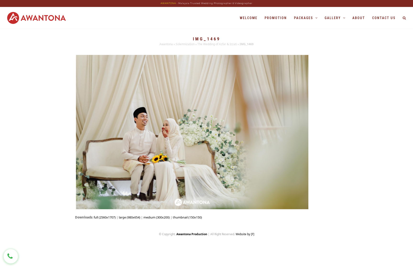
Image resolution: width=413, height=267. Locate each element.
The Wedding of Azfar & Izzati (217, 44)
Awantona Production (191, 234)
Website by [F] (245, 234)
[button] (404, 18)
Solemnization (185, 44)
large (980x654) (129, 217)
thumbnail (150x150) (187, 217)
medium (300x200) (156, 217)
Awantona (166, 44)
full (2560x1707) (105, 217)
